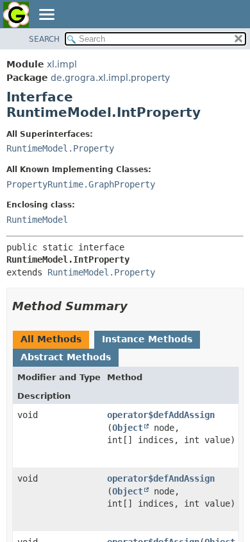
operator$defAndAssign (161, 478)
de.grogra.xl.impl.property (110, 78)
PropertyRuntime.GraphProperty (80, 184)
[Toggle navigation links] (46, 15)
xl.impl (62, 64)
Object (127, 428)
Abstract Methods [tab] (66, 357)
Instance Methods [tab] (147, 339)
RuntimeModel (37, 219)
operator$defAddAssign (161, 415)
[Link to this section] (136, 306)
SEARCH (44, 39)
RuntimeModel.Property (60, 148)
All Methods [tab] (51, 339)
